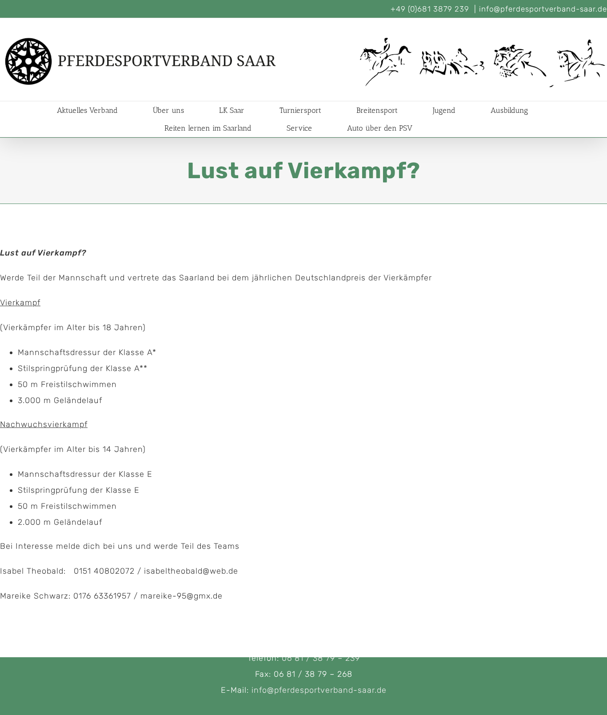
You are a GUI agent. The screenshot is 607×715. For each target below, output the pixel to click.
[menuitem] (98, 110)
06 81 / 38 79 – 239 (321, 658)
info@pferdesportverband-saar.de (543, 8)
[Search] (439, 128)
